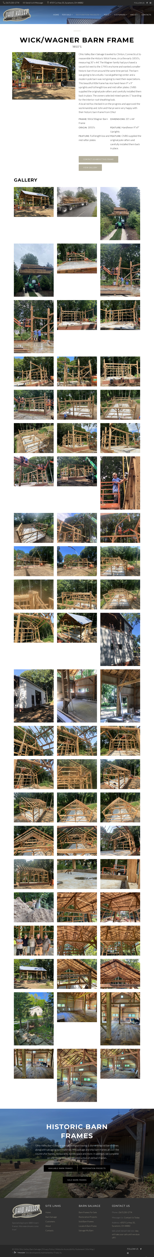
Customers (120, 15)
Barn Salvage (51, 1217)
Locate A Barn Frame (88, 1226)
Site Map (90, 1249)
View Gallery (90, 168)
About (133, 15)
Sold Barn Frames (77, 1180)
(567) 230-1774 (12, 2)
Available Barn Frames (60, 1168)
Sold (106, 15)
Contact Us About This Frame (98, 159)
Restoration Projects (87, 15)
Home (56, 15)
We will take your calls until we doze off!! (126, 1234)
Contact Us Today (132, 1217)
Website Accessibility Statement (70, 1249)
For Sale (66, 15)
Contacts (146, 15)
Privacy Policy (48, 1249)
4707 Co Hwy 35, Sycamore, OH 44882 (66, 2)
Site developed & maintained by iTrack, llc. (43, 1252)
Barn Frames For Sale (88, 1212)
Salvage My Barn (86, 1230)
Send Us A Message (34, 2)
